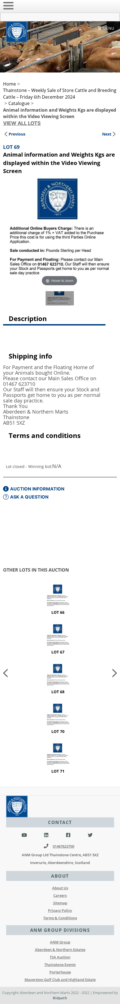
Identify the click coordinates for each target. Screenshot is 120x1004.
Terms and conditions (45, 435)
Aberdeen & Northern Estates (60, 949)
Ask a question (29, 497)
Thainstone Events (60, 964)
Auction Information (37, 489)
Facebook (68, 835)
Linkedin (46, 835)
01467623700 (63, 846)
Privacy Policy (60, 910)
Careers (60, 895)
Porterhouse (60, 972)
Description (28, 318)
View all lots (22, 123)
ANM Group (60, 942)
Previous (17, 134)
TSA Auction (60, 957)
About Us (60, 887)
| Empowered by (104, 992)
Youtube (24, 835)
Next (106, 134)
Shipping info (30, 355)
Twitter (90, 835)
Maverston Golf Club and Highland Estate (60, 979)
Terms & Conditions (60, 917)
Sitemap (60, 902)
